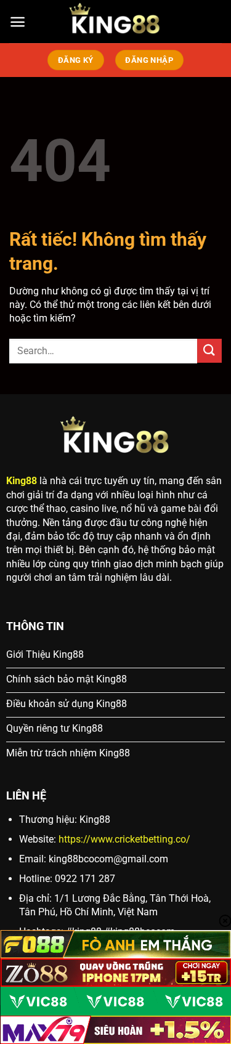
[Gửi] (209, 351)
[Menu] (17, 22)
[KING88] (115, 21)
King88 (21, 481)
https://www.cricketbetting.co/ (124, 839)
